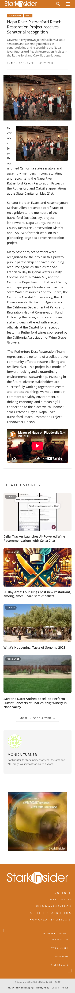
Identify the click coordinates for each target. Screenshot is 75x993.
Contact (55, 987)
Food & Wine (15, 15)
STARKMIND (61, 956)
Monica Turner (22, 63)
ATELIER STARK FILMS (51, 913)
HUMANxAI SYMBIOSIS (51, 919)
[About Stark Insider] (37, 821)
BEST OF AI (61, 899)
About (65, 987)
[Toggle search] (58, 4)
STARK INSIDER (59, 948)
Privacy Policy (42, 987)
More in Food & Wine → (37, 718)
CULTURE (63, 892)
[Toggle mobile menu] (68, 4)
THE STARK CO (60, 939)
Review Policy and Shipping (20, 987)
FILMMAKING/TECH (54, 906)
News (28, 15)
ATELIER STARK (59, 965)
